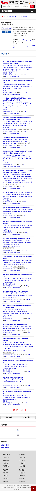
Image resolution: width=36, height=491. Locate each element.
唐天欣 (14, 331)
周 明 (4, 200)
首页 (5, 16)
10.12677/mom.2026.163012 (12, 94)
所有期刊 (6, 457)
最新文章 (22, 457)
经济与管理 (12, 16)
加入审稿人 (27, 417)
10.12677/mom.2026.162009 (12, 147)
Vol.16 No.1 (13, 268)
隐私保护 (22, 481)
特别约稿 (5, 481)
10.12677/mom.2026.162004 (12, 234)
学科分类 (6, 460)
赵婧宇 (17, 182)
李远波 (5, 401)
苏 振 (9, 213)
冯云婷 (10, 73)
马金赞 (5, 213)
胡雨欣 (10, 350)
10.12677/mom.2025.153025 (12, 405)
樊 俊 (4, 317)
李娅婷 (5, 143)
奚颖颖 (5, 109)
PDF (26, 75)
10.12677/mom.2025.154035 (12, 301)
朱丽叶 (5, 129)
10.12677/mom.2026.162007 (12, 188)
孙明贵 (10, 370)
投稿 (6, 32)
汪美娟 (14, 143)
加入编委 (9, 417)
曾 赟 (18, 350)
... (21, 410)
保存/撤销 (22, 478)
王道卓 (9, 200)
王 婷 (13, 182)
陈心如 (14, 246)
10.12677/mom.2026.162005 (12, 217)
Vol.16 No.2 (13, 145)
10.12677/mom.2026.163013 (12, 76)
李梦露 (5, 370)
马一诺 (10, 143)
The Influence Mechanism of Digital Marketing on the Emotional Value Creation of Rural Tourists (18, 209)
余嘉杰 (27, 182)
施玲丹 (5, 350)
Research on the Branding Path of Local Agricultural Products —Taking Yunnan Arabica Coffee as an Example (17, 395)
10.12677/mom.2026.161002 (12, 270)
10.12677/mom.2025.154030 (12, 374)
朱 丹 (14, 284)
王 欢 (4, 90)
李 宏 (8, 163)
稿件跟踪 (5, 475)
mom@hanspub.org (25, 40)
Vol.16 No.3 (13, 75)
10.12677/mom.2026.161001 (12, 288)
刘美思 (5, 297)
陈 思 (4, 331)
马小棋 (5, 182)
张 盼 (14, 297)
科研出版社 (5, 445)
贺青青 (14, 350)
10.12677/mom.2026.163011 (12, 113)
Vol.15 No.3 (13, 403)
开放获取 (22, 473)
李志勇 (10, 297)
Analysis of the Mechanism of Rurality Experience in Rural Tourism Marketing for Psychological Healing (18, 225)
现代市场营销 (22, 16)
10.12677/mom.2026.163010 (12, 133)
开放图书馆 (5, 447)
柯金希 (14, 129)
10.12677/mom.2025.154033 (12, 320)
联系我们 (6, 466)
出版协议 (22, 475)
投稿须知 (5, 473)
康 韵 (9, 246)
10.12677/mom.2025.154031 (12, 356)
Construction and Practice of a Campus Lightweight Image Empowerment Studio (16, 139)
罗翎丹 (5, 246)
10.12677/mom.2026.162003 (12, 252)
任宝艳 (5, 73)
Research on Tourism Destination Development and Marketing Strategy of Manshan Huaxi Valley (17, 293)
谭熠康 (23, 350)
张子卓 (5, 266)
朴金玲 (10, 284)
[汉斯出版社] (7, 2)
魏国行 (22, 182)
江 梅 (9, 182)
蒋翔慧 (10, 129)
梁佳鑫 (10, 266)
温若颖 (18, 246)
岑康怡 (5, 231)
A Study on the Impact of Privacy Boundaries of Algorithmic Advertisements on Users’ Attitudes (17, 326)
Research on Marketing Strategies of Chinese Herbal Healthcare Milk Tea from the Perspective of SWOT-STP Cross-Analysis (17, 84)
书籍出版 (6, 463)
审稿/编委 (22, 466)
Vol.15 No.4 (13, 299)
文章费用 (22, 463)
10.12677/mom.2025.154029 (12, 387)
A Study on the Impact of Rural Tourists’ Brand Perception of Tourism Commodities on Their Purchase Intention (17, 278)
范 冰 (4, 163)
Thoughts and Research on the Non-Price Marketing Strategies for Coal (15, 379)
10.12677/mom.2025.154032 (12, 334)
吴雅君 (9, 331)
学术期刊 (6, 11)
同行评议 (22, 460)
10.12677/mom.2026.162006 (12, 203)
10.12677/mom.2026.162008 (12, 166)
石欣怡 (5, 284)
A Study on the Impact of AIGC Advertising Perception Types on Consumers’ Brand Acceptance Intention (18, 364)
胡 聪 (4, 383)
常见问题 (5, 478)
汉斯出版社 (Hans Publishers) (21, 485)
